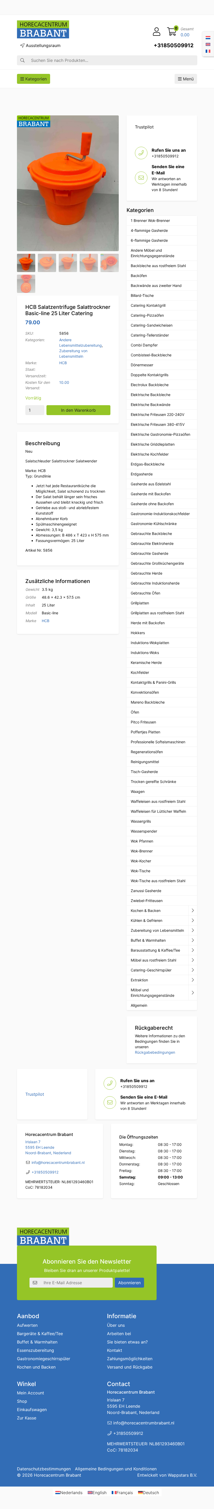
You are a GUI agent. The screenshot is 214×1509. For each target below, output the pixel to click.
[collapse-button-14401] (192, 970)
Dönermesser (142, 365)
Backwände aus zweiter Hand (156, 285)
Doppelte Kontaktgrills (149, 375)
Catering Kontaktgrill (148, 305)
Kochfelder (140, 672)
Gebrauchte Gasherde (149, 553)
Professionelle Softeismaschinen (158, 742)
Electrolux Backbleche (150, 384)
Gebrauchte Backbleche (151, 533)
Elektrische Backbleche (150, 394)
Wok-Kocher (141, 861)
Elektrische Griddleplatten (153, 444)
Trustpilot (144, 126)
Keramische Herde (146, 662)
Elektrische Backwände (150, 404)
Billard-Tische (142, 295)
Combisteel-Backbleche (151, 355)
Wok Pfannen (142, 841)
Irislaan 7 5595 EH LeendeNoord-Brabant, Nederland (48, 1147)
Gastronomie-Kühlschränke (154, 523)
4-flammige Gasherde (149, 230)
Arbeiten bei (119, 1333)
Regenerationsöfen (147, 752)
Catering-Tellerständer (150, 335)
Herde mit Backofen (148, 623)
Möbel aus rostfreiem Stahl (153, 960)
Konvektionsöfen (145, 692)
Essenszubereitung (35, 1350)
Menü (188, 78)
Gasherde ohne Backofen (152, 504)
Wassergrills (141, 821)
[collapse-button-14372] (192, 950)
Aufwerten (27, 1325)
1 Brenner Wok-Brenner (150, 220)
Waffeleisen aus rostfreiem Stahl (158, 801)
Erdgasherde (142, 474)
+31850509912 (174, 45)
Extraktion (139, 980)
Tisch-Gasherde (144, 771)
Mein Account (30, 1392)
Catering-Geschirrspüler (151, 970)
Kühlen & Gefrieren (146, 920)
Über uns (116, 1325)
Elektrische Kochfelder (150, 454)
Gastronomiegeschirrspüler (43, 1358)
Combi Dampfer (144, 345)
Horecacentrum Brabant (57, 1475)
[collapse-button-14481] (192, 992)
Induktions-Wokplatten (150, 642)
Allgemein (139, 1005)
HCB (63, 363)
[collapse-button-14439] (192, 911)
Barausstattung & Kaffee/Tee (155, 950)
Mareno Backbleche (148, 702)
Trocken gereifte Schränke (153, 781)
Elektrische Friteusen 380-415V (158, 424)
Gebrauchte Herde (146, 573)
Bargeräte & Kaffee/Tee (40, 1333)
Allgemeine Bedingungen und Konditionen (116, 1468)
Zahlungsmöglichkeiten (129, 1358)
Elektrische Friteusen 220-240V (157, 414)
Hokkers (138, 632)
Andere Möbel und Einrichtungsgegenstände (152, 253)
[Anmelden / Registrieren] (157, 32)
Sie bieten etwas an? (127, 1342)
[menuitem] (208, 37)
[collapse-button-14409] (192, 921)
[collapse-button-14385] (192, 940)
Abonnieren (129, 1282)
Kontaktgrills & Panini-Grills (153, 682)
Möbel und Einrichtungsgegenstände (152, 993)
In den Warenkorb (78, 410)
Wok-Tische (140, 871)
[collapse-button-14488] (192, 960)
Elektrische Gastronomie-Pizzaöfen (160, 434)
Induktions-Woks (145, 652)
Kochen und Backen (36, 1367)
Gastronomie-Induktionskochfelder (160, 513)
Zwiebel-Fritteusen (147, 900)
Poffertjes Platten (145, 732)
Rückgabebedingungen (155, 1052)
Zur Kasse (26, 1417)
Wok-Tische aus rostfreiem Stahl (158, 881)
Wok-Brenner (142, 851)
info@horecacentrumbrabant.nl (58, 1162)
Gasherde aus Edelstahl (151, 484)
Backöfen (139, 275)
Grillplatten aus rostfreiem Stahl (157, 613)
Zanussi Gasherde (146, 890)
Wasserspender (144, 831)
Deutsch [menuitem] (151, 1492)
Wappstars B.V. (182, 1475)
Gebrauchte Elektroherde (152, 543)
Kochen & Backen (145, 910)
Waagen (138, 791)
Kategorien (35, 78)
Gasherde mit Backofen (151, 494)
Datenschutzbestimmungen (44, 1468)
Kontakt (114, 1350)
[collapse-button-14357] (192, 980)
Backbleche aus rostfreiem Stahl (158, 265)
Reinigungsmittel (145, 761)
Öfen (135, 712)
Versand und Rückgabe (129, 1367)
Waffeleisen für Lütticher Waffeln (158, 811)
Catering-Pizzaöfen (147, 315)
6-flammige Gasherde (149, 240)
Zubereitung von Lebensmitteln (157, 930)
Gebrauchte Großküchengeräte (157, 563)
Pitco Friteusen (143, 722)
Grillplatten (140, 603)
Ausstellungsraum (43, 45)
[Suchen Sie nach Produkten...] (22, 60)
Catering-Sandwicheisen (152, 325)
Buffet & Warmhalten (148, 940)
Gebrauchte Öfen (145, 593)
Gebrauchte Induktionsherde (155, 583)
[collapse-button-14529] (192, 930)
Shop (22, 1401)
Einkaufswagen (32, 1409)
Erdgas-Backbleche (147, 464)
